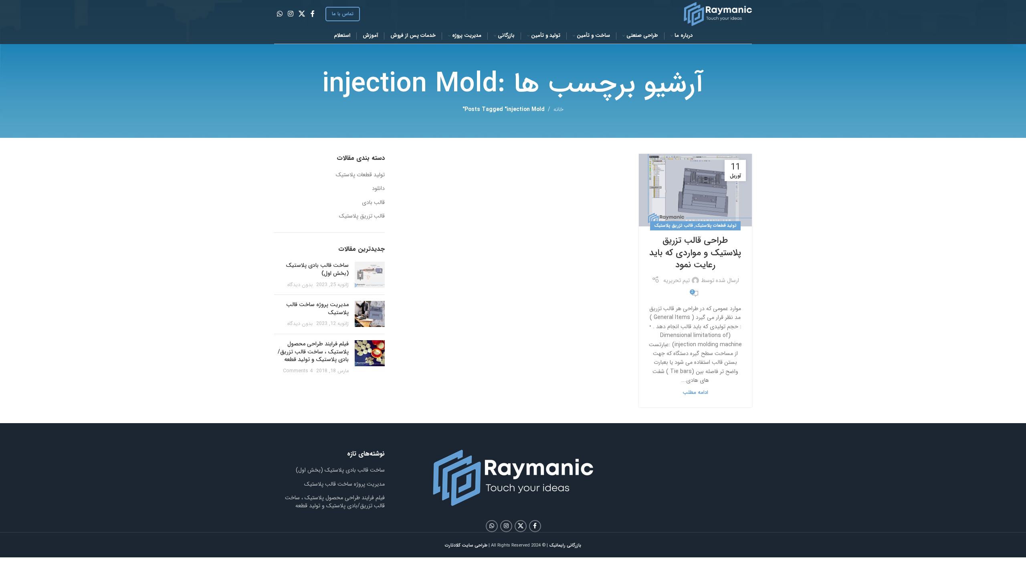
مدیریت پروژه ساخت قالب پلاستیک (317, 308)
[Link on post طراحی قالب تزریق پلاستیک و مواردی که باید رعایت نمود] (695, 190)
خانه (558, 109)
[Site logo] (718, 13)
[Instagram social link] (290, 14)
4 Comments (298, 371)
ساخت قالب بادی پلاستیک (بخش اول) (317, 269)
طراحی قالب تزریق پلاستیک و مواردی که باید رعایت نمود (695, 253)
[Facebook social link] (312, 14)
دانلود (378, 189)
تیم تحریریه (676, 280)
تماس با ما (342, 14)
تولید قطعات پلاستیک (716, 225)
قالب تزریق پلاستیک (673, 225)
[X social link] (302, 14)
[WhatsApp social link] (279, 14)
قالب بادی (373, 203)
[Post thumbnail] (370, 275)
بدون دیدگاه (300, 285)
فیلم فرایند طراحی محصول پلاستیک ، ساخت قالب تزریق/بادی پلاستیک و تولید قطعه (313, 351)
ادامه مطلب (695, 393)
